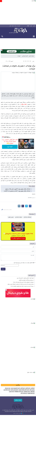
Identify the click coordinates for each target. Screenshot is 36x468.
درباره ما (15, 25)
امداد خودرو (11, 391)
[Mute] (22, 147)
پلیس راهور (10, 217)
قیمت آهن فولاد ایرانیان (24, 390)
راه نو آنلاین (27, 388)
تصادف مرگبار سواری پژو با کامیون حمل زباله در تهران (17, 189)
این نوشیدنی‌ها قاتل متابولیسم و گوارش (26, 280)
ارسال (3, 269)
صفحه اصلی (31, 56)
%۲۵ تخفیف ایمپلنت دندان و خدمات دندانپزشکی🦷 (18, 234)
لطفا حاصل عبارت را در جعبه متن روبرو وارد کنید (24, 263)
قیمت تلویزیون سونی (15, 388)
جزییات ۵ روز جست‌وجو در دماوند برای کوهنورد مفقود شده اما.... (21, 286)
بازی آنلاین (22, 388)
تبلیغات (13, 25)
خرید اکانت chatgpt (18, 391)
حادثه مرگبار (24, 104)
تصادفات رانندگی (27, 217)
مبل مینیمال (7, 388)
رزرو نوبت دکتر (24, 393)
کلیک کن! (9, 147)
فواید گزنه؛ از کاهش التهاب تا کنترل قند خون (25, 278)
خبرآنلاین (18, 30)
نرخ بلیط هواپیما (30, 393)
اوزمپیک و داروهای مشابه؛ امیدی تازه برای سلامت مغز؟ (23, 282)
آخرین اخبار (31, 275)
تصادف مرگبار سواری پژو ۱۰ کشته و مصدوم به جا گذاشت (17, 191)
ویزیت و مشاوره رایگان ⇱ (18, 238)
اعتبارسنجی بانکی (14, 390)
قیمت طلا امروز (7, 390)
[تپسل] (2, 50)
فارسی (34, 25)
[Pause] (20, 147)
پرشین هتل (31, 390)
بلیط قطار (32, 391)
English (28, 25)
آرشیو (10, 25)
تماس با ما (18, 25)
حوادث (18, 56)
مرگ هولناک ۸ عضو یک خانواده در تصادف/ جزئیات (19, 67)
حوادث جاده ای (18, 217)
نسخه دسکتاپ (18, 400)
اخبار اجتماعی (25, 56)
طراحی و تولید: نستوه (17, 413)
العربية (31, 25)
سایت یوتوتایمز (27, 391)
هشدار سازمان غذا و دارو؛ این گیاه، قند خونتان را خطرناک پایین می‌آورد (20, 284)
